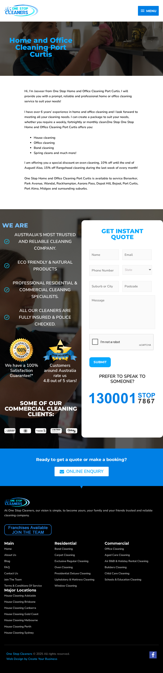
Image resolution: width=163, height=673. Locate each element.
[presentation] (121, 342)
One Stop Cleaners (19, 654)
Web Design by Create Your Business (31, 659)
